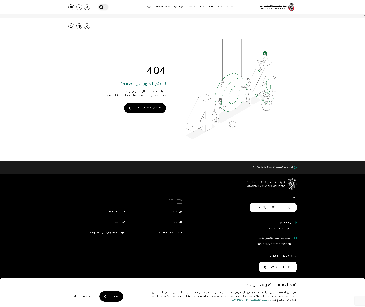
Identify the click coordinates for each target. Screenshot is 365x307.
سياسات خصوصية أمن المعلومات (252, 300)
